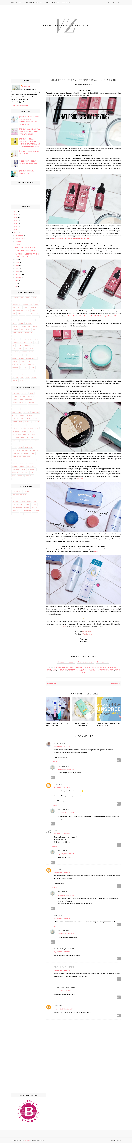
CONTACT (48, 2)
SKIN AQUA (80, 670)
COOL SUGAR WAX (16, 304)
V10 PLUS (14, 374)
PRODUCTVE (34, 507)
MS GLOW (20, 332)
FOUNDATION (24, 437)
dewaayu (58, 915)
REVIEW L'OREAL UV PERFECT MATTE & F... (81, 724)
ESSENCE (35, 418)
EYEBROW (22, 425)
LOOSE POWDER (107, 667)
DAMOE (19, 307)
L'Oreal (14, 323)
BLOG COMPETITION (17, 491)
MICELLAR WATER (16, 456)
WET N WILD (15, 377)
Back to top (115, 1140)
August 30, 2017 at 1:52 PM (62, 952)
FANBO (36, 313)
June (17, 262)
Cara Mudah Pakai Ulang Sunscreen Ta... (108, 724)
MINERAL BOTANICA (26, 329)
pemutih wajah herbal (64, 949)
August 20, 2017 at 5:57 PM (66, 813)
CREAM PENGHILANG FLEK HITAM (67, 988)
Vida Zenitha (63, 766)
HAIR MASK (15, 440)
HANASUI (14, 320)
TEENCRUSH (15, 370)
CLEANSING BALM (33, 405)
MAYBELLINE (15, 329)
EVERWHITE (29, 313)
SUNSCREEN (15, 472)
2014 (15, 286)
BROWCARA (31, 402)
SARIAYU (14, 358)
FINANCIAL (15, 501)
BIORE (21, 301)
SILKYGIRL (28, 361)
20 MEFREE (15, 297)
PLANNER (26, 507)
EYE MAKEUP (36, 421)
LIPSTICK (84, 667)
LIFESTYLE (38, 2)
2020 (15, 224)
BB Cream (24, 393)
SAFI (24, 355)
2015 (15, 283)
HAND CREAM (35, 440)
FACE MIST (24, 431)
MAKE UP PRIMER (26, 450)
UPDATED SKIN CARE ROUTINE (19, 479)
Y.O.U (22, 377)
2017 (15, 233)
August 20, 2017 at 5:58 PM (66, 854)
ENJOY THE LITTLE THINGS (18, 498)
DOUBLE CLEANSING (25, 418)
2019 (15, 227)
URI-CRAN (31, 370)
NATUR (36, 339)
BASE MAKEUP (15, 393)
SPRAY (23, 469)
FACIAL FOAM (15, 437)
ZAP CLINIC (14, 380)
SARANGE (30, 355)
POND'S (31, 348)
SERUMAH (36, 510)
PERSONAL (34, 504)
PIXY (26, 348)
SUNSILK (32, 367)
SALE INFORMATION (26, 510)
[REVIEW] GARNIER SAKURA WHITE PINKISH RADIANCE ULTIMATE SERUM (29, 131)
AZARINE (34, 297)
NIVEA (35, 342)
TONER (32, 472)
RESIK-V (14, 355)
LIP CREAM (36, 444)
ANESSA (27, 297)
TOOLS (13, 475)
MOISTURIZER (62, 670)
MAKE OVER (15, 326)
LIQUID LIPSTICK (95, 667)
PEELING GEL (25, 459)
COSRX (36, 304)
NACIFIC (30, 339)
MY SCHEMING (28, 335)
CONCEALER (26, 412)
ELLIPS (27, 310)
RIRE (20, 355)
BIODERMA (15, 301)
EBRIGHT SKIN (34, 307)
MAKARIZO (28, 323)
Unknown (58, 784)
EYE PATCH (14, 425)
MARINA (35, 326)
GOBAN (28, 316)
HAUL (71, 667)
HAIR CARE (32, 437)
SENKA (22, 361)
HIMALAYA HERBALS (24, 320)
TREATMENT (20, 475)
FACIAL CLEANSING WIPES (29, 434)
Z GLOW (27, 377)
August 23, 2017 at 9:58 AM (66, 895)
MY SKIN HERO (15, 339)
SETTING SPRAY (29, 463)
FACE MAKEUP (15, 431)
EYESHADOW (23, 428)
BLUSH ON (14, 396)
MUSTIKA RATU (28, 332)
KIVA (38, 320)
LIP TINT (14, 447)
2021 (15, 221)
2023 (15, 215)
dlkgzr (57, 830)
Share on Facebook (67, 662)
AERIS (21, 297)
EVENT (28, 498)
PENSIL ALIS (33, 459)
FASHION (29, 2)
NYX (13, 345)
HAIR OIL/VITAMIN (24, 440)
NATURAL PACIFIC (16, 342)
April (17, 268)
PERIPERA (71, 670)
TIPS (22, 513)
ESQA (13, 313)
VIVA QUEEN (22, 374)
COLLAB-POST (25, 409)
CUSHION (22, 415)
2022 (15, 218)
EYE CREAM (27, 421)
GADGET (29, 501)
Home (13, 2)
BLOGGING (26, 491)
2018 (15, 230)
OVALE (33, 345)
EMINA (33, 310)
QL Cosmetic (24, 351)
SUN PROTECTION (100, 670)
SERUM (21, 463)
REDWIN (31, 351)
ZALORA (34, 377)
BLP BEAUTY (29, 301)
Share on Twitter (86, 662)
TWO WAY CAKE (29, 475)
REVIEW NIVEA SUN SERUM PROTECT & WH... (57, 724)
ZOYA (21, 380)
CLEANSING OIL (15, 409)
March (18, 271)
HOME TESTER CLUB (17, 504)
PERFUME (14, 463)
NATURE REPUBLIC (27, 342)
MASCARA (26, 453)
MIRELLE (35, 329)
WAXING (31, 479)
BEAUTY (20, 2)
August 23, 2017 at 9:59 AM (66, 933)
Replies (54, 761)
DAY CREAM (29, 415)
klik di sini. (80, 479)
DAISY (13, 307)
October (18, 241)
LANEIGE (21, 323)
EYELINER (14, 428)
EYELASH (29, 425)
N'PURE (24, 339)
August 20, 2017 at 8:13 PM (62, 872)
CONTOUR (64, 667)
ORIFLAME (27, 345)
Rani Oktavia (60, 743)
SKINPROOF (15, 367)
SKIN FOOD (22, 364)
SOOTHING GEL (15, 469)
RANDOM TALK (15, 510)
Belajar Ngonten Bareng (19, 494)
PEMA (13, 348)
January (18, 277)
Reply (118, 760)
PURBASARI (15, 351)
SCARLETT (21, 358)
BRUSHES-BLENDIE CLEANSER (19, 405)
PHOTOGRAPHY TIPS (17, 507)
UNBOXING (27, 513)
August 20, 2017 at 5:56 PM (66, 769)
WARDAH (110, 670)
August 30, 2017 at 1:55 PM (62, 970)
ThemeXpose (28, 1140)
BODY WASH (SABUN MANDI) (19, 402)
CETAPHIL (36, 301)
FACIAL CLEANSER (16, 434)
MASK (54, 670)
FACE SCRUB (32, 431)
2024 (15, 212)
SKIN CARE (88, 670)
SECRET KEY (15, 361)
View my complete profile (19, 105)
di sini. (96, 551)
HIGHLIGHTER (21, 444)
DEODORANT (15, 418)
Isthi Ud (57, 869)
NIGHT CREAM (15, 459)
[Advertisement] (58, 61)
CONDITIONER (35, 412)
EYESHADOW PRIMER (33, 428)
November (19, 238)
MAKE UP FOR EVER (25, 326)
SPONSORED (15, 513)
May (17, 265)
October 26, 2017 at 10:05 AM (62, 991)
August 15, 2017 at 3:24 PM (62, 833)
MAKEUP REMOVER (17, 453)
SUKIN (26, 367)
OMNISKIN (19, 345)
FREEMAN (14, 316)
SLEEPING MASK (31, 466)
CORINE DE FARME (27, 304)
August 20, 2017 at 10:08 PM (62, 918)
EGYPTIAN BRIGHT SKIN (17, 310)
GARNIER (22, 316)
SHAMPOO (14, 466)
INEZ (33, 320)
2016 (15, 280)
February (19, 274)
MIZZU (14, 332)
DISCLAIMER (66, 2)
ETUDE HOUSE (20, 313)
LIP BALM (77, 667)
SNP (21, 367)
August (18, 244)
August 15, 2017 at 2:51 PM (62, 746)
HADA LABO (35, 316)
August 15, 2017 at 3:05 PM (62, 787)
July (17, 259)
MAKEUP (35, 450)
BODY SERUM (28, 399)
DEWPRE (26, 307)
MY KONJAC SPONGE (17, 335)
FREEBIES (22, 501)
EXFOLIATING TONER (17, 421)
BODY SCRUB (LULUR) (17, 399)
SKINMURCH (31, 364)
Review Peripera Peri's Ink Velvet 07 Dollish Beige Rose (70, 238)
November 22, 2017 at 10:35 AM (63, 1009)
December (19, 235)
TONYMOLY (23, 370)
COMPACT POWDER (16, 412)
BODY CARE (22, 396)
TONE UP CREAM (25, 472)
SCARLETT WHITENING (31, 358)
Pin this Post (103, 662)
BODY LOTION (31, 396)
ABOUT (56, 2)
